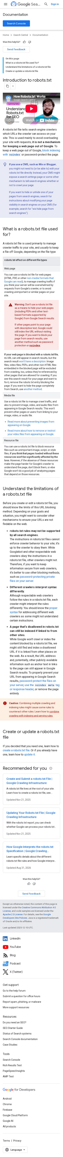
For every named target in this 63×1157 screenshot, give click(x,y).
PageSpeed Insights (14, 1071)
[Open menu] (5, 4)
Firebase (7, 1109)
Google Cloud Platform (15, 1115)
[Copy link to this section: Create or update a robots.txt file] (12, 737)
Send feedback (16, 49)
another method (33, 389)
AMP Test (8, 1076)
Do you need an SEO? (14, 1022)
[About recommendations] (51, 768)
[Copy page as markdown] (7, 86)
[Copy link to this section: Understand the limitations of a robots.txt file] (35, 494)
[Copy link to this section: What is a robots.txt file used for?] (13, 235)
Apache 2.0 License (13, 914)
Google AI (8, 1121)
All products (9, 1126)
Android (7, 1098)
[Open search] (46, 4)
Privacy (17, 1140)
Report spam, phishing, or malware (22, 1001)
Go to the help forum (14, 990)
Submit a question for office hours (21, 996)
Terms (6, 1140)
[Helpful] (24, 42)
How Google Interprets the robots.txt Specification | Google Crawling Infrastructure (29, 851)
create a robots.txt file (16, 750)
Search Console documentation (20, 1039)
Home (6, 35)
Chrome (7, 1104)
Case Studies (10, 1044)
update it (29, 754)
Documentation (15, 14)
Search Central (36, 4)
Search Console (16, 23)
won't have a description (32, 361)
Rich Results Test (12, 1065)
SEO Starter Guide (13, 1028)
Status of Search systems (17, 1033)
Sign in (55, 4)
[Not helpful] (29, 42)
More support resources (16, 1007)
